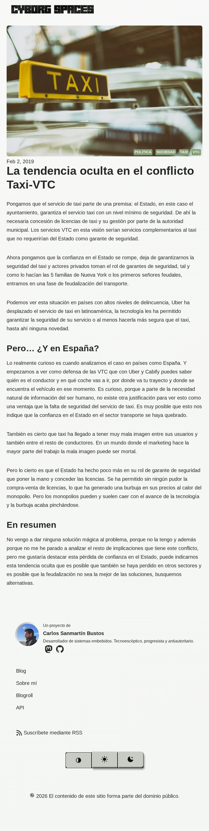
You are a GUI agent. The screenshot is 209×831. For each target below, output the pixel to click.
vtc (196, 152)
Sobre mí (26, 683)
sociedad (165, 152)
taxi (184, 152)
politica (143, 152)
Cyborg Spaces (52, 9)
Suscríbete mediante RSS (48, 732)
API (20, 707)
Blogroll (24, 695)
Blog (21, 671)
